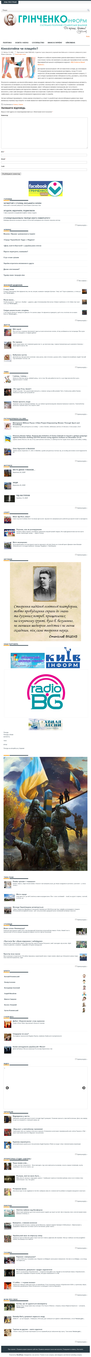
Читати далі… (10, 293)
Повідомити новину (69, 1349)
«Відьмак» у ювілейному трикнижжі (28, 1129)
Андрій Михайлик (10, 993)
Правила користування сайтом (27, 1349)
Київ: (88, 36)
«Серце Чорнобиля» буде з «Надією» (19, 240)
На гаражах (17, 342)
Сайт (3, 166)
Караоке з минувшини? (26, 1257)
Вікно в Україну (55, 43)
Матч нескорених (20, 542)
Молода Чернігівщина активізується (28, 907)
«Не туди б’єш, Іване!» (22, 389)
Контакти (80, 1349)
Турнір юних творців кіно (14, 275)
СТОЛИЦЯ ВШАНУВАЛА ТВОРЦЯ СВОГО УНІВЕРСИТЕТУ (27, 218)
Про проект (12, 1349)
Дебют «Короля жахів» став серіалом (28, 1021)
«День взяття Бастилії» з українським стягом (22, 246)
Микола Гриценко (10, 999)
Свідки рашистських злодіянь (16, 310)
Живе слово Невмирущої (14, 928)
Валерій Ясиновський (11, 976)
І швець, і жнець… (20, 376)
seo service (35, 1355)
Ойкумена (70, 43)
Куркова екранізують (22, 1142)
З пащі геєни (9, 289)
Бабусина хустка (20, 355)
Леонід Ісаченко (9, 982)
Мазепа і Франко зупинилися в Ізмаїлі (19, 234)
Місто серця (21, 894)
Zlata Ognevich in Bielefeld (24, 449)
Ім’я (3, 152)
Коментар (4, 115)
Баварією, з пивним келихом (25, 1223)
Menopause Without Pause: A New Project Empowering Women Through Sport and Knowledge (46, 423)
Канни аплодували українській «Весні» (29, 1047)
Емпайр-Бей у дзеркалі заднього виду (29, 1316)
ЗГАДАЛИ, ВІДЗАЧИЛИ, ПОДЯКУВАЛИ (19, 211)
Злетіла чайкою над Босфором (29, 1210)
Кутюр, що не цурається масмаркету (31, 1304)
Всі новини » (83, 281)
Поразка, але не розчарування (29, 529)
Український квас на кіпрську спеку (27, 1236)
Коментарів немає (20, 54)
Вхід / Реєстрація (10, 2)
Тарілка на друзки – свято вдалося (27, 1329)
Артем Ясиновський (11, 1010)
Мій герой (17, 329)
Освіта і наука (21, 43)
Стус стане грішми (11, 257)
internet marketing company (74, 1355)
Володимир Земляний (12, 988)
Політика (7, 43)
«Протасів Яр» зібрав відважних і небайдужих (23, 941)
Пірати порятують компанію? (16, 251)
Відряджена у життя (21, 1116)
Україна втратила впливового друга (19, 263)
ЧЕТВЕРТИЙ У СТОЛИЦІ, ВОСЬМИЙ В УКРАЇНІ (22, 203)
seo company (50, 1355)
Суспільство (38, 43)
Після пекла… (9, 300)
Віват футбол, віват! (21, 517)
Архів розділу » (82, 225)
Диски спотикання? (12, 269)
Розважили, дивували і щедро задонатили (34, 1270)
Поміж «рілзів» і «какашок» (24, 881)
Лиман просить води (21, 402)
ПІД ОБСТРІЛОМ (23, 495)
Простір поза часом (12, 954)
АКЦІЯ (15, 483)
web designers (59, 1355)
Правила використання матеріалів (50, 1349)
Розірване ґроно (20, 1189)
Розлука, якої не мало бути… (28, 1176)
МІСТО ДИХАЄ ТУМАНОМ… (24, 470)
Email (3, 159)
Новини (15, 104)
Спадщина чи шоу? (21, 1034)
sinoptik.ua (14, 748)
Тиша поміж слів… (20, 1163)
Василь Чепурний (10, 1005)
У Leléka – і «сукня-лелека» (24, 1282)
